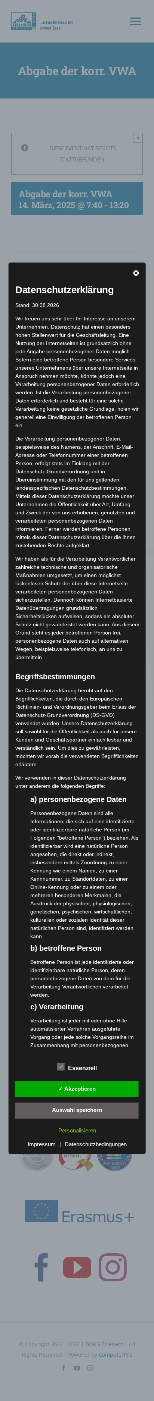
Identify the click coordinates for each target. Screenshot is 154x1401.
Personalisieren (77, 1130)
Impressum (42, 1144)
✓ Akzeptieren (77, 1088)
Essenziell (82, 1068)
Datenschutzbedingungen (96, 1144)
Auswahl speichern (77, 1110)
